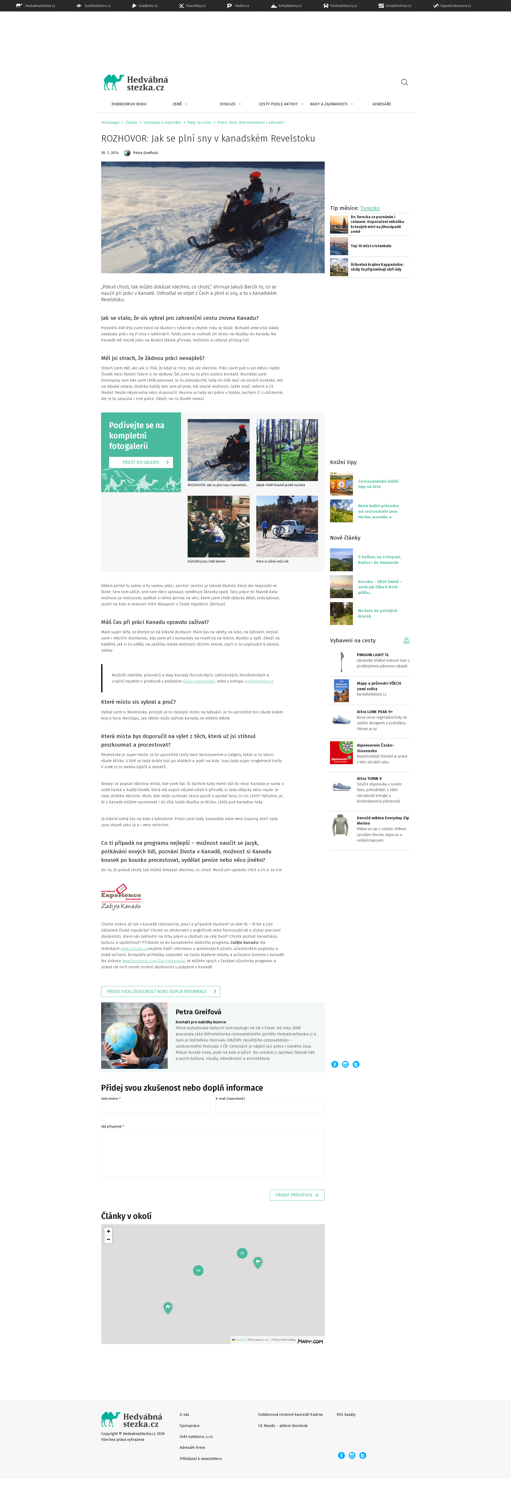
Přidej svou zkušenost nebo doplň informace (157, 991)
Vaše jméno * (111, 1099)
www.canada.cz (134, 948)
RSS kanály (346, 1414)
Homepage (110, 122)
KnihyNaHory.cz (259, 681)
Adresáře (382, 104)
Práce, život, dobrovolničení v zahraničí (250, 122)
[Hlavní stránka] (132, 82)
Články (131, 122)
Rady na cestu (199, 122)
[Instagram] (345, 1064)
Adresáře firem (192, 1447)
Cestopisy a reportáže (162, 122)
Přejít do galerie (141, 462)
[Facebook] (335, 1064)
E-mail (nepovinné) (230, 1099)
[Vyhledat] (404, 82)
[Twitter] (356, 1064)
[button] (168, 1308)
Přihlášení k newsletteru (201, 1459)
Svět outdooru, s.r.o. (196, 1436)
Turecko (370, 208)
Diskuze (228, 104)
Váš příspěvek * (112, 1126)
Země (177, 104)
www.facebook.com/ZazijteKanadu (154, 960)
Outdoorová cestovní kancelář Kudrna (290, 1414)
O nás (184, 1414)
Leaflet (240, 1340)
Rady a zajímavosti (329, 104)
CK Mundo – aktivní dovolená (282, 1426)
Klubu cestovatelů (199, 681)
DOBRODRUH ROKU (129, 104)
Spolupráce (190, 1426)
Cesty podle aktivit (278, 104)
